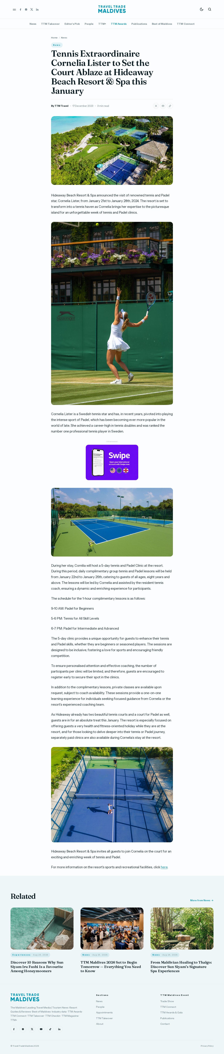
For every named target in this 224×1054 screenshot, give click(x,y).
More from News (200, 900)
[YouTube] (41, 1029)
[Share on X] (156, 106)
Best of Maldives (162, 23)
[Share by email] (163, 106)
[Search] (210, 9)
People (89, 23)
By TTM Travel (59, 105)
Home (54, 37)
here (164, 867)
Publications (139, 23)
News (33, 23)
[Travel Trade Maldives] (24, 997)
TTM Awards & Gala (171, 1012)
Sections (102, 995)
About (99, 1023)
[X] (31, 9)
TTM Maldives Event (174, 995)
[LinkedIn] (37, 9)
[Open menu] (14, 9)
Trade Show (167, 1001)
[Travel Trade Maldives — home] (112, 9)
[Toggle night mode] (201, 9)
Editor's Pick (72, 23)
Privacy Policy (207, 1046)
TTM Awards (119, 23)
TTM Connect (185, 23)
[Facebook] (20, 9)
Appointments (104, 1012)
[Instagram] (26, 9)
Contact (165, 1023)
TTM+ (102, 23)
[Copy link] (170, 106)
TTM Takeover (50, 23)
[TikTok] (50, 1029)
